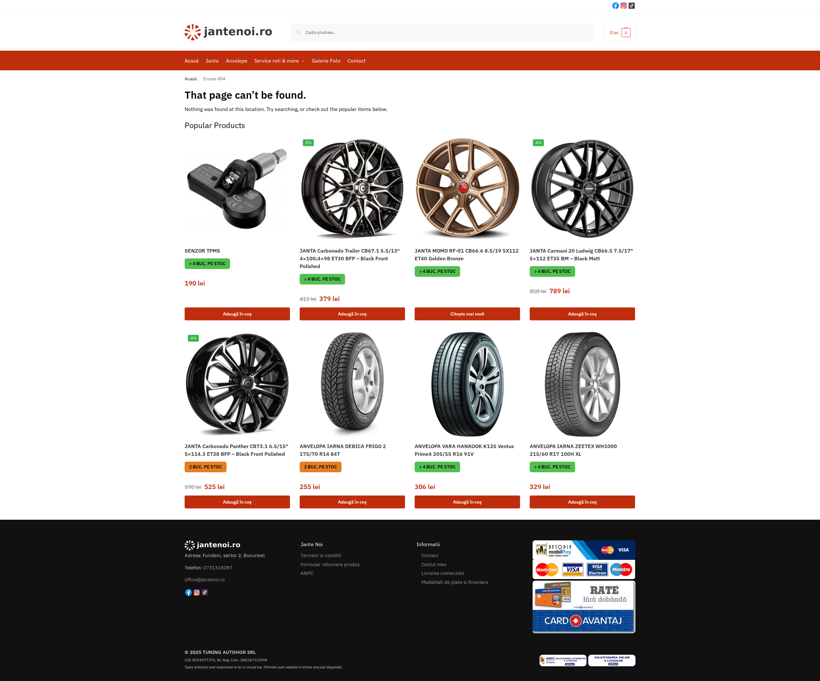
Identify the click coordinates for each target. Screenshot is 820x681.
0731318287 (217, 568)
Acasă (191, 79)
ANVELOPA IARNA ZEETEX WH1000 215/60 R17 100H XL (573, 450)
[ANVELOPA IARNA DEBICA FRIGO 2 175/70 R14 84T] (352, 384)
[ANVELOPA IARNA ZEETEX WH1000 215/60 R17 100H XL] (582, 384)
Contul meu (434, 564)
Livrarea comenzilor (443, 573)
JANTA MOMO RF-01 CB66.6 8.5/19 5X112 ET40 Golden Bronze (467, 254)
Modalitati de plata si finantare (454, 582)
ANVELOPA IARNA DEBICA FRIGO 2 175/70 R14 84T (343, 450)
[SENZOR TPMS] (237, 189)
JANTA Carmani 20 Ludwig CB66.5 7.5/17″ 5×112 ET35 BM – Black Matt (581, 254)
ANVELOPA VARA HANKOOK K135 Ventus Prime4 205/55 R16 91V (464, 450)
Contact (429, 555)
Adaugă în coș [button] (237, 314)
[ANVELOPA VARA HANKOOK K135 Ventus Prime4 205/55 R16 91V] (467, 384)
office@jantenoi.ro (205, 579)
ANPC (307, 573)
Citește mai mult (467, 314)
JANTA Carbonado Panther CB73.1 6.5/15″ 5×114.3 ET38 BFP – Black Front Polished (236, 450)
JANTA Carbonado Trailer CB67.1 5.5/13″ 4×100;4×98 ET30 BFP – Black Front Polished (350, 258)
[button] (620, 32)
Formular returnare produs (330, 564)
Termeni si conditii (321, 555)
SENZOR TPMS (202, 250)
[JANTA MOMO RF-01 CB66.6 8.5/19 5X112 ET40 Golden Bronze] (467, 189)
